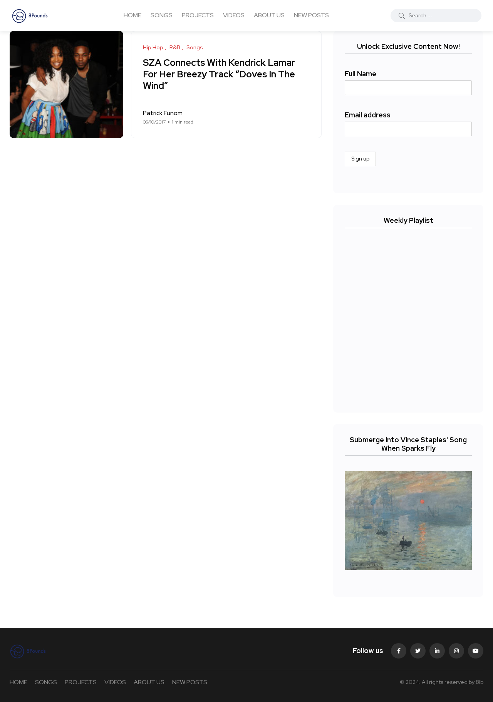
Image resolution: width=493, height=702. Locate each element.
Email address (368, 114)
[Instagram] (456, 651)
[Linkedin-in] (437, 651)
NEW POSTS (311, 15)
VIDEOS (234, 15)
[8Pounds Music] (30, 15)
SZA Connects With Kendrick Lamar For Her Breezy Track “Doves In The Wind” (219, 74)
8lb (479, 682)
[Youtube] (475, 651)
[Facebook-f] (398, 651)
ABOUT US (269, 15)
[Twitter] (418, 651)
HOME (132, 15)
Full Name (360, 73)
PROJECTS (198, 15)
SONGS (162, 15)
